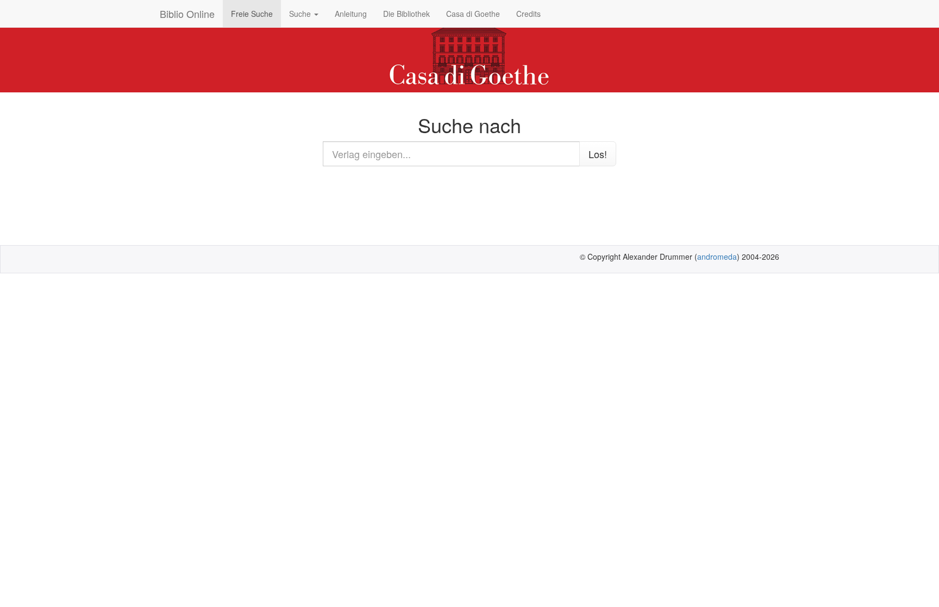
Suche (301, 13)
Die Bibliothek (406, 13)
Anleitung (351, 13)
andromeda (717, 256)
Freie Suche (252, 13)
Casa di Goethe (473, 13)
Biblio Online (187, 14)
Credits (528, 13)
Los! (598, 154)
